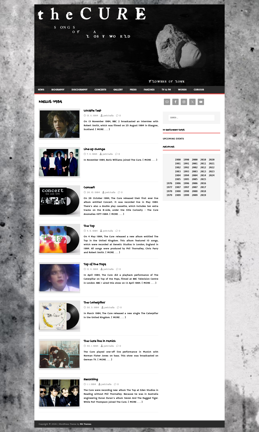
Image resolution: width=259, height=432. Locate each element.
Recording (91, 379)
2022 (211, 167)
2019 (203, 195)
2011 (203, 163)
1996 (186, 183)
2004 (195, 175)
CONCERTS (100, 89)
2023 (211, 171)
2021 (211, 163)
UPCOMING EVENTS (173, 138)
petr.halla (108, 115)
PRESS (133, 89)
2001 (195, 163)
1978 (169, 191)
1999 (186, 195)
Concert (89, 188)
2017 (203, 187)
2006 (195, 183)
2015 (203, 179)
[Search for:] (191, 117)
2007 (195, 187)
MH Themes (85, 424)
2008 (195, 191)
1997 (186, 187)
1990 (186, 159)
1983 (178, 171)
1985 (178, 179)
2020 (211, 159)
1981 (178, 163)
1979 (169, 195)
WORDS (182, 89)
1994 (186, 175)
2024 (211, 175)
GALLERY (118, 89)
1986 (178, 183)
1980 (178, 159)
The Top (89, 226)
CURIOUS (199, 89)
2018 (203, 191)
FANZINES (149, 89)
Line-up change (94, 149)
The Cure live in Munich (100, 341)
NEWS (41, 89)
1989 (178, 195)
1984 (178, 175)
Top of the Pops (95, 264)
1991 (186, 163)
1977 (169, 187)
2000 (195, 159)
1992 (186, 167)
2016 (203, 183)
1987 (178, 187)
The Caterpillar (94, 303)
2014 (203, 175)
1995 (186, 179)
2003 (195, 171)
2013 (203, 171)
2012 (203, 167)
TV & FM (166, 89)
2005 (195, 179)
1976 (169, 183)
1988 (178, 191)
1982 (178, 167)
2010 (203, 159)
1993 (186, 171)
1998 (186, 191)
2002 (195, 167)
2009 (195, 195)
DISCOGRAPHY (79, 89)
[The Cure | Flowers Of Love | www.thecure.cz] (129, 83)
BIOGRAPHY (57, 89)
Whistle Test (92, 111)
